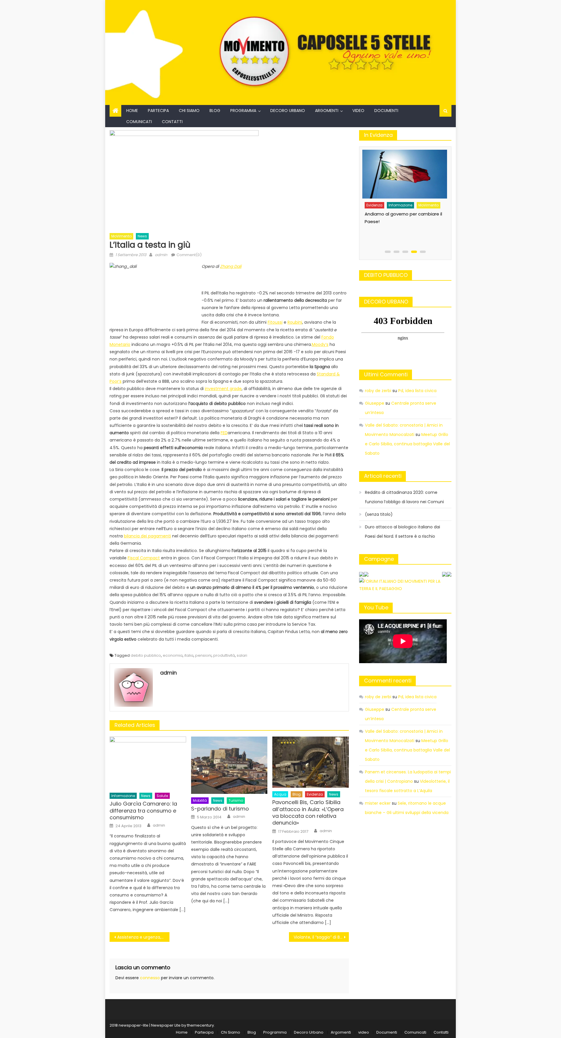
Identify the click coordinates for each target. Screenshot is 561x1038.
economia (173, 655)
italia (188, 655)
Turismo (235, 800)
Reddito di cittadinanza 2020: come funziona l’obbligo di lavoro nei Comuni (404, 497)
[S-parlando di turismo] (229, 765)
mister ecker (378, 803)
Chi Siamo (189, 110)
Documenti (386, 110)
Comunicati (139, 122)
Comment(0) (189, 255)
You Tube (376, 607)
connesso (150, 978)
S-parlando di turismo (220, 808)
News (142, 236)
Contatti (172, 122)
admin (161, 255)
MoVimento (121, 236)
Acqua (280, 794)
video (358, 110)
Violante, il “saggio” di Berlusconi (321, 937)
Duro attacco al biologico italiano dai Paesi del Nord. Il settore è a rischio (402, 531)
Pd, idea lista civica (417, 391)
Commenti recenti (387, 680)
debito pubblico (146, 655)
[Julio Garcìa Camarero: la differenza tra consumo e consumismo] (148, 763)
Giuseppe (374, 403)
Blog (214, 110)
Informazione (123, 795)
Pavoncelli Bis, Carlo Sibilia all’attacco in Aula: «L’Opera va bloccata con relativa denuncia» (308, 812)
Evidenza (315, 794)
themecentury (200, 1025)
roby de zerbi (378, 391)
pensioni (203, 655)
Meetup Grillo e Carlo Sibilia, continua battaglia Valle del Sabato (407, 444)
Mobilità (200, 800)
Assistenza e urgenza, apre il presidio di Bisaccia (143, 937)
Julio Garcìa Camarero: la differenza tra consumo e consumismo (143, 810)
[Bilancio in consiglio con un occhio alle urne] (403, 172)
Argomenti (326, 110)
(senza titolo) (379, 514)
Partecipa (158, 110)
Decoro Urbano (287, 110)
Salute (162, 795)
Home (132, 110)
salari (242, 655)
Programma (243, 110)
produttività (224, 655)
